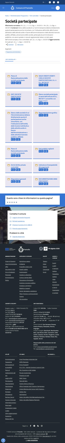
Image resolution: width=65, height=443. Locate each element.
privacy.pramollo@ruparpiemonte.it (47, 347)
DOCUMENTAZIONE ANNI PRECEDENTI (48, 180)
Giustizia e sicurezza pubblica (27, 283)
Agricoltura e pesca (24, 261)
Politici (7, 280)
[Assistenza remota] (47, 434)
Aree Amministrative (11, 264)
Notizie (45, 267)
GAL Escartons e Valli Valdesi (27, 370)
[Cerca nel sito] (58, 8)
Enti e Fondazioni (10, 272)
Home (7, 16)
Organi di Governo (10, 261)
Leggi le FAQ (8, 378)
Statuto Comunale (10, 400)
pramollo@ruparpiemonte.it (16, 320)
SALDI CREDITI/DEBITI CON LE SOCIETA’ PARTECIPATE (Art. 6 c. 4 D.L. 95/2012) (47, 79)
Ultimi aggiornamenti (11, 413)
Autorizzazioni (23, 272)
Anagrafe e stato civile (25, 267)
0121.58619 (10, 310)
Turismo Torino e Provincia (26, 384)
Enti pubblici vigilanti (46, 148)
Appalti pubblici (23, 269)
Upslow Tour (22, 392)
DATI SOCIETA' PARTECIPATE (16, 95)
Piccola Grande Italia (25, 373)
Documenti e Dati (10, 269)
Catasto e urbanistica (25, 275)
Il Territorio (55, 269)
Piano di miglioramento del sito (10, 373)
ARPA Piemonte (23, 362)
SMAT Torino (22, 378)
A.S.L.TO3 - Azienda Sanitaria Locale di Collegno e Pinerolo (35, 367)
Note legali (8, 405)
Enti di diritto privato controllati (18, 166)
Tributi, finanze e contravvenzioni (28, 294)
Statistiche (8, 416)
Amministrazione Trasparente (19, 16)
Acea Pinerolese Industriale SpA (28, 359)
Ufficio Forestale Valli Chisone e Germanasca (31, 386)
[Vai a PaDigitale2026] (49, 248)
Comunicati (46, 269)
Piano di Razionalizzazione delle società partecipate (19, 78)
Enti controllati (34, 16)
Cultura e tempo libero (25, 278)
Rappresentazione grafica (48, 112)
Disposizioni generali (18, 179)
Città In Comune (40, 434)
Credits (7, 411)
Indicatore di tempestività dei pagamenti (48, 166)
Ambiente (22, 264)
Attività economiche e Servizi (55, 284)
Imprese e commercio (25, 286)
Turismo (21, 296)
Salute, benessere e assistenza (28, 291)
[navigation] (3, 8)
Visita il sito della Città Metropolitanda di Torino (32, 397)
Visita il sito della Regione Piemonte (29, 400)
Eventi (54, 263)
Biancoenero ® (47, 436)
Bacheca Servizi (9, 397)
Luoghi (54, 266)
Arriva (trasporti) (23, 365)
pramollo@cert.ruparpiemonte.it (18, 318)
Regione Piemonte (9, 2)
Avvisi (44, 272)
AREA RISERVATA (32, 440)
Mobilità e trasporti (24, 288)
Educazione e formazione (26, 280)
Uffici (6, 267)
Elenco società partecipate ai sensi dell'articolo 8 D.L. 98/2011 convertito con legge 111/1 (48, 97)
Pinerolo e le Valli (24, 376)
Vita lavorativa (23, 299)
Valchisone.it (22, 394)
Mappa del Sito (9, 419)
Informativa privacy (10, 403)
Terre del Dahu (23, 381)
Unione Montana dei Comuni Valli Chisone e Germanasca (35, 389)
